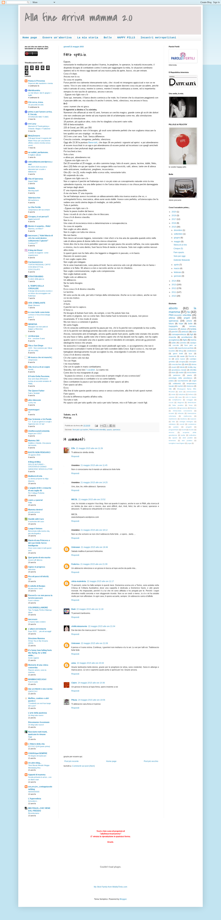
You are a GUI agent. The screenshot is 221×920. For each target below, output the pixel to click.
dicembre (178, 230)
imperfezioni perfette (185, 348)
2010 (174, 296)
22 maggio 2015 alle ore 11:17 (100, 581)
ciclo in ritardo (190, 397)
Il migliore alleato (34, 155)
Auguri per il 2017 (35, 433)
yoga (189, 443)
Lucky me (32, 403)
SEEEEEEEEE (33, 792)
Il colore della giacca (36, 279)
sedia (183, 435)
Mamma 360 (33, 440)
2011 (174, 292)
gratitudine (173, 408)
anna (73, 663)
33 (29, 412)
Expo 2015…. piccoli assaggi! (39, 631)
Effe (73, 448)
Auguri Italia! (33, 181)
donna (193, 364)
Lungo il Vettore (35, 528)
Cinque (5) (178, 248)
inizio (173, 372)
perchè (175, 332)
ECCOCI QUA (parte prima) (39, 746)
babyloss (182, 394)
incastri (171, 413)
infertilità (193, 370)
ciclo (194, 332)
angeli (187, 317)
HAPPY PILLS (126, 37)
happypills (173, 326)
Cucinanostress (35, 262)
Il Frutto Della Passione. (39, 376)
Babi (73, 609)
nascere (193, 419)
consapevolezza (179, 334)
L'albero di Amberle (37, 629)
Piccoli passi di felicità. (38, 576)
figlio (185, 340)
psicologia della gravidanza (180, 378)
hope (181, 323)
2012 (174, 288)
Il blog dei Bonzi (35, 250)
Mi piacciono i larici (35, 588)
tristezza (190, 386)
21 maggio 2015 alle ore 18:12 (94, 530)
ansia (173, 394)
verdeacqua (33, 336)
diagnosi (180, 402)
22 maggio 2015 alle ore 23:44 (90, 663)
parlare (176, 427)
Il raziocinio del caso (36, 521)
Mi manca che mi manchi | (40, 357)
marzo (177, 268)
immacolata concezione (182, 411)
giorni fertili (178, 354)
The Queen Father (36, 391)
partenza (176, 375)
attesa (172, 317)
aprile (176, 265)
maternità (172, 356)
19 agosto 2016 (34, 455)
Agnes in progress (36, 567)
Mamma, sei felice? (35, 229)
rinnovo (171, 432)
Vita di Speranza (35, 179)
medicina (183, 419)
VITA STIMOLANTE (36, 303)
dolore (184, 329)
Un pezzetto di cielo (36, 105)
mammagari (33, 410)
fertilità (193, 329)
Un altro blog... (34, 763)
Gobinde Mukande (182, 260)
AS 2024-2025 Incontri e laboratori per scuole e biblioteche (37, 169)
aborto (173, 308)
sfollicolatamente (79, 626)
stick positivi (188, 438)
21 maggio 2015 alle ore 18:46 (94, 547)
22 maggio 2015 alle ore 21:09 (94, 643)
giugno (177, 238)
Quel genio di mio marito (39, 557)
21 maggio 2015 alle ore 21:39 (93, 564)
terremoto (172, 440)
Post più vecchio (151, 761)
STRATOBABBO (35, 276)
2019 (174, 215)
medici (181, 372)
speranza (116, 430)
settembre (178, 234)
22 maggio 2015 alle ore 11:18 (90, 609)
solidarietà (177, 383)
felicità (182, 367)
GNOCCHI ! (33, 691)
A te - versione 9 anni (36, 338)
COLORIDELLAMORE (38, 607)
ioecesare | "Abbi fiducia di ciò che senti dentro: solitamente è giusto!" (40, 238)
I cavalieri (90, 370)
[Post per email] (96, 426)
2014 (174, 281)
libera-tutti (92, 142)
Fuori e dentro (33, 600)
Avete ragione (33, 658)
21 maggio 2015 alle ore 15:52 (91, 499)
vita (170, 389)
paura (189, 375)
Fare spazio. (179, 252)
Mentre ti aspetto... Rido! (39, 226)
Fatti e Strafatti (33, 393)
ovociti (182, 424)
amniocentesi (191, 392)
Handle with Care (36, 519)
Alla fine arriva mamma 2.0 (79, 17)
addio (174, 343)
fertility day (192, 367)
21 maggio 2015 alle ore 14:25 (94, 482)
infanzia (181, 413)
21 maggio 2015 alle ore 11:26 (89, 448)
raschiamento (182, 381)
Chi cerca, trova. (35, 102)
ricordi (184, 430)
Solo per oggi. (180, 256)
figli (191, 334)
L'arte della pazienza (37, 713)
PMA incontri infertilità (97, 430)
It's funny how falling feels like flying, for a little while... (40, 653)
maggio (177, 241)
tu (188, 312)
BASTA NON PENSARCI (39, 452)
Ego (29, 579)
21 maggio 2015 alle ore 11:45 (94, 465)
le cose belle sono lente (39, 312)
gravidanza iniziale (179, 370)
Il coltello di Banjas (36, 586)
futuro (171, 323)
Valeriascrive (34, 198)
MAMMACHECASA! (37, 679)
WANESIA (32, 324)
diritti (186, 364)
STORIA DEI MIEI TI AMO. (38, 117)
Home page (29, 37)
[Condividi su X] (107, 425)
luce (190, 354)
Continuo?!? (33, 243)
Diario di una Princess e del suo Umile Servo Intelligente (39, 543)
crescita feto (176, 364)
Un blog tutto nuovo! (36, 725)
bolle (190, 323)
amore (189, 321)
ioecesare (32, 619)
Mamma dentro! (35, 510)
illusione (193, 408)
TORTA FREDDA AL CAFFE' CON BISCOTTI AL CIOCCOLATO (39, 267)
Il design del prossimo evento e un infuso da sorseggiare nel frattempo (40, 293)
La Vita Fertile (34, 207)
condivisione (191, 351)
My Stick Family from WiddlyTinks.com (110, 887)
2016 (174, 223)
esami (173, 367)
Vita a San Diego (35, 345)
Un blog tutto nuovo (35, 715)
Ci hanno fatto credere (37, 622)
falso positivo (177, 405)
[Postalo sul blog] (104, 425)
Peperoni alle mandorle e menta (40, 83)
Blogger (123, 899)
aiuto (180, 392)
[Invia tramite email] (101, 425)
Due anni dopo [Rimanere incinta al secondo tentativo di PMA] (39, 381)
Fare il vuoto (33, 682)
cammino (182, 343)
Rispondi (75, 456)
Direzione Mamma (36, 638)
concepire (192, 362)
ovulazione (192, 424)
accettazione (187, 337)
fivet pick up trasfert (80, 430)
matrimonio (173, 419)
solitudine (192, 435)
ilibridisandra (34, 90)
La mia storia (87, 37)
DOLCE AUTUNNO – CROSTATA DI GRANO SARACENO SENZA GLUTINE (40, 466)
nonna (193, 340)
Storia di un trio (180, 245)
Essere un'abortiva (57, 37)
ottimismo (172, 424)
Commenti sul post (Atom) (83, 766)
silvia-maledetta (78, 581)
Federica (75, 564)
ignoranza (183, 408)
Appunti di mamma (36, 775)
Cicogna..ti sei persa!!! (38, 217)
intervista (31, 569)
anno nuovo (180, 359)
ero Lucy (32, 124)
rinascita (172, 337)
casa (180, 397)
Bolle (108, 37)
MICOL (74, 499)
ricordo (191, 430)
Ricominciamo (33, 813)
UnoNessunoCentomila (39, 431)
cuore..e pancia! (35, 500)
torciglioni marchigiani (177, 443)
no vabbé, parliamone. (38, 152)
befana (191, 394)
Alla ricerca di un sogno (39, 367)
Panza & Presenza (36, 81)
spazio (109, 430)
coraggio (189, 400)
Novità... (31, 369)
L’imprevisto (32, 360)
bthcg (181, 351)
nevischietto (191, 372)
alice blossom (34, 400)
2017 (174, 219)
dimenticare (192, 402)
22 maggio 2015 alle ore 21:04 (101, 626)
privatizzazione (34, 512)
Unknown (75, 547)
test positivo (187, 440)
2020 (174, 212)
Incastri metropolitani (158, 37)
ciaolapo (193, 343)
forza (191, 405)
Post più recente (71, 761)
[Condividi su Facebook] (110, 425)
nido (173, 421)
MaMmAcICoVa (35, 476)
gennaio (178, 276)
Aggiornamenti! (34, 219)
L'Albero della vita (36, 744)
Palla (30, 503)
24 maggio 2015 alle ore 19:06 (91, 700)
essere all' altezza (35, 560)
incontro (172, 351)
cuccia (171, 402)
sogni (194, 381)
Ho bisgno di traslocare (37, 756)
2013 (174, 284)
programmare (174, 430)
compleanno (176, 400)
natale (182, 356)
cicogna (182, 362)
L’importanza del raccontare (39, 210)
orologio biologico (186, 421)
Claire (74, 683)
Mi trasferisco (33, 200)
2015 (174, 227)
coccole (176, 345)
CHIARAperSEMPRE (37, 753)
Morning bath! (33, 191)
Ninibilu (31, 188)
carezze (172, 397)
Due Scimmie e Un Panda (39, 419)
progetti (189, 427)
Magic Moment (34, 305)
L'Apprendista (34, 799)
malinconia (188, 416)
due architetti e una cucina (40, 689)
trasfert (180, 386)
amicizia (185, 332)
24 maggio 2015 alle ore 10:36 (91, 683)
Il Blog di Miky (34, 462)
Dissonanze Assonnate (39, 722)
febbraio (178, 272)
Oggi (30, 737)
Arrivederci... (33, 801)
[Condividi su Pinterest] (114, 425)
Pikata (74, 700)
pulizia (171, 381)
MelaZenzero (34, 136)
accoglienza (174, 340)
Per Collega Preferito (36, 493)
